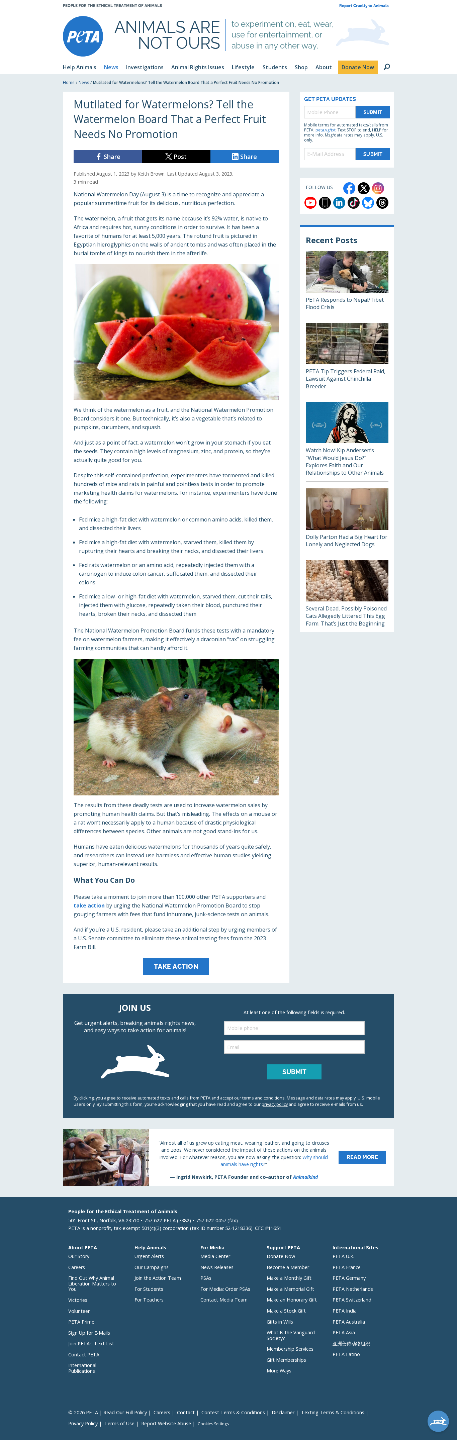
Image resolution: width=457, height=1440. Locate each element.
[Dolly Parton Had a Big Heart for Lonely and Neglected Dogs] (347, 520)
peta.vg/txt (325, 130)
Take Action (176, 966)
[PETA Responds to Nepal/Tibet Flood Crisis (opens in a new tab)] (347, 283)
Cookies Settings (213, 1424)
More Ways (279, 1370)
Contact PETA (83, 1354)
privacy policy (275, 1104)
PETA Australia (349, 1322)
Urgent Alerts (149, 1256)
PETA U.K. (343, 1256)
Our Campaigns (151, 1267)
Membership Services (290, 1349)
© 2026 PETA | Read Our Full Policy (107, 1412)
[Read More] (228, 1157)
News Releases (217, 1267)
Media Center (215, 1256)
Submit (373, 112)
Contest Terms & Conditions (233, 1412)
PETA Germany (349, 1278)
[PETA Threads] (382, 203)
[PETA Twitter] (364, 188)
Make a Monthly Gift (289, 1278)
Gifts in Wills (280, 1322)
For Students (148, 1289)
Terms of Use (119, 1423)
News (84, 82)
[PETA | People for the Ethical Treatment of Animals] (83, 36)
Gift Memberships (286, 1360)
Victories (77, 1300)
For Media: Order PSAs (225, 1289)
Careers (76, 1267)
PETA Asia (344, 1332)
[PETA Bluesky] (368, 203)
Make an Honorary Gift (292, 1300)
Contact (186, 1412)
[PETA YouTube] (310, 203)
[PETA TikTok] (354, 203)
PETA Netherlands (353, 1289)
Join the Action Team (157, 1278)
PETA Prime (81, 1322)
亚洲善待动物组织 (351, 1343)
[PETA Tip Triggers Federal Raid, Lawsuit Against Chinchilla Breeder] (347, 359)
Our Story (78, 1256)
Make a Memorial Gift (290, 1289)
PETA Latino (346, 1354)
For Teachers (149, 1300)
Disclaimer (283, 1412)
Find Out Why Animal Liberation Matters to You (92, 1283)
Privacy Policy (83, 1423)
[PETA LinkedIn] (339, 203)
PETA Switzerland (352, 1300)
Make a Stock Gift (286, 1311)
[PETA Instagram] (378, 188)
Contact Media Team (224, 1300)
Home (69, 82)
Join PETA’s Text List (91, 1343)
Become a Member (288, 1267)
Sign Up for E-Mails (89, 1333)
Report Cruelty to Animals (364, 6)
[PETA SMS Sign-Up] (325, 203)
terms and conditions (263, 1098)
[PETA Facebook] (349, 188)
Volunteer (79, 1311)
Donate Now (281, 1256)
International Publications (82, 1368)
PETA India (345, 1311)
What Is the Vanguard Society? (291, 1335)
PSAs (205, 1278)
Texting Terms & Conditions (332, 1412)
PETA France (347, 1267)
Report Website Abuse (166, 1423)
